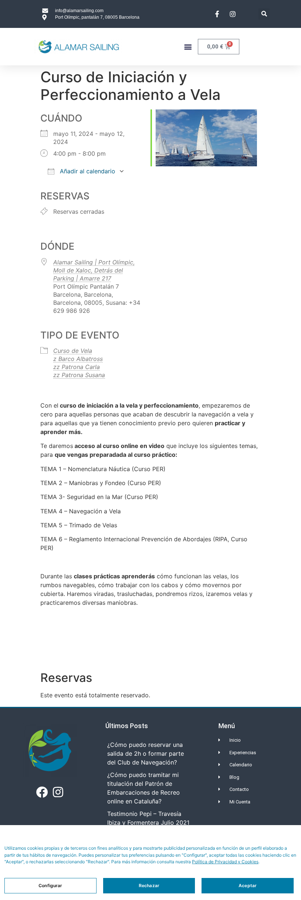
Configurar (50, 885)
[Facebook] (42, 792)
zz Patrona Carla (76, 367)
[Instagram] (58, 792)
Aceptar (248, 885)
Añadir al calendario (86, 171)
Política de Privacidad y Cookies (225, 861)
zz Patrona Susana (79, 375)
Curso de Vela (72, 350)
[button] (264, 14)
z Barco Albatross (78, 358)
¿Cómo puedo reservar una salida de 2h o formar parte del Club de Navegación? (145, 753)
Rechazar (149, 885)
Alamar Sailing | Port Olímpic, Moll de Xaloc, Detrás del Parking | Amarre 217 (94, 270)
